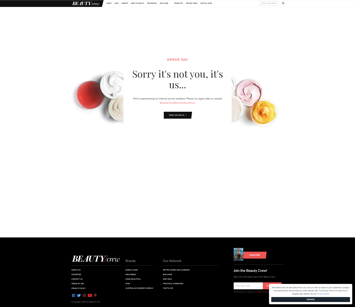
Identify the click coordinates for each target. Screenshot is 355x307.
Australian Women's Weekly (139, 288)
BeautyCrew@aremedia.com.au (177, 102)
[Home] (85, 3)
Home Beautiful (133, 279)
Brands (130, 261)
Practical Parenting (173, 284)
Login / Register (268, 3)
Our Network (172, 261)
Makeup (124, 3)
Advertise (76, 274)
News (109, 3)
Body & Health (137, 3)
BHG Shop (167, 274)
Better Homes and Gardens (176, 270)
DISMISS (311, 299)
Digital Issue (206, 3)
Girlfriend (130, 274)
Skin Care (164, 3)
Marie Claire (131, 270)
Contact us (77, 279)
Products (178, 3)
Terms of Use (262, 292)
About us (75, 270)
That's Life (168, 288)
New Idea (167, 279)
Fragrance (152, 3)
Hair (116, 3)
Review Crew (192, 3)
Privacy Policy (78, 288)
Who (127, 284)
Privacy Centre (323, 293)
